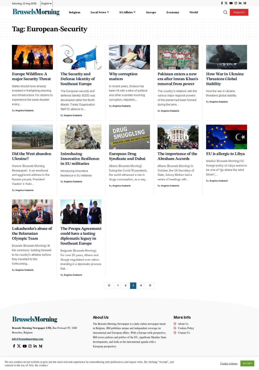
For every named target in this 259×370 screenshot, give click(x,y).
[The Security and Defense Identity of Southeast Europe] (80, 57)
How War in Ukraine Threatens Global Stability (225, 79)
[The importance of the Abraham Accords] (178, 137)
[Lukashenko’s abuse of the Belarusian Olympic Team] (32, 211)
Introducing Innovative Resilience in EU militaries (79, 159)
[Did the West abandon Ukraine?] (32, 137)
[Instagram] (236, 3)
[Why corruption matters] (129, 57)
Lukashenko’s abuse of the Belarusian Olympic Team (32, 234)
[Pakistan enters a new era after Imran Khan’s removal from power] (178, 57)
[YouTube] (231, 3)
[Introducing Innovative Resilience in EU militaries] (80, 137)
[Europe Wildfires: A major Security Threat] (32, 57)
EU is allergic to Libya (225, 154)
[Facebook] (222, 3)
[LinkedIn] (240, 3)
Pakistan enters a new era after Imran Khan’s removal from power (178, 79)
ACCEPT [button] (247, 363)
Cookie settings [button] (229, 363)
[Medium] (244, 3)
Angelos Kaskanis (24, 110)
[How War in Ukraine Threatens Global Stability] (226, 57)
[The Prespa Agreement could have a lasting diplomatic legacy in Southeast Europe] (80, 211)
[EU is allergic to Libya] (226, 137)
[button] (225, 12)
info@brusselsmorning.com (27, 339)
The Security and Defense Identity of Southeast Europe (77, 79)
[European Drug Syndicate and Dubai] (129, 137)
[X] (226, 3)
